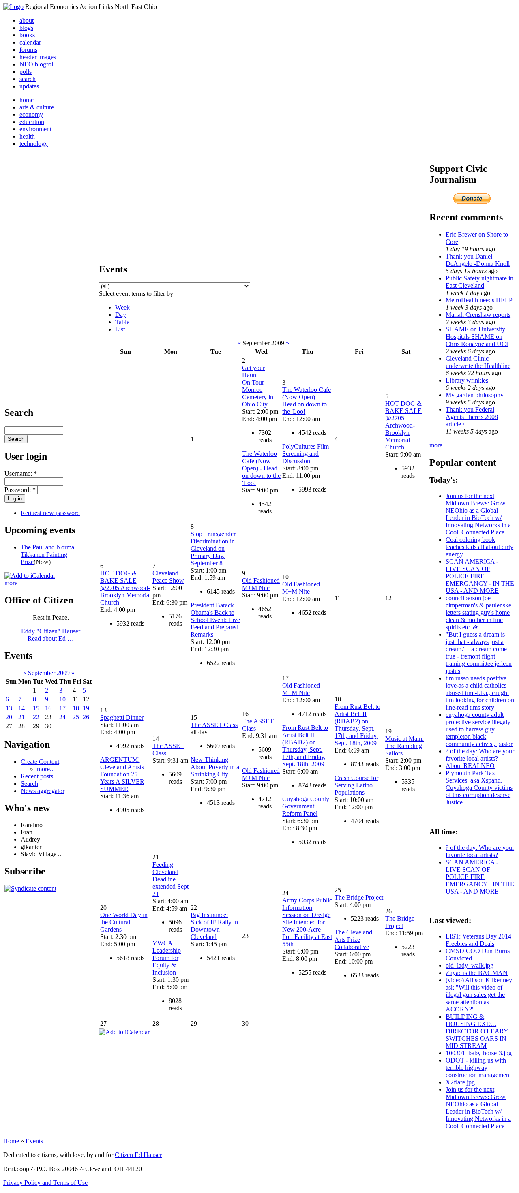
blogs (26, 27)
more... (46, 768)
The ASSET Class (214, 724)
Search (29, 783)
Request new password (50, 512)
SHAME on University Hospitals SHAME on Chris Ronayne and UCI (477, 336)
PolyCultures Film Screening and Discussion (305, 453)
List (120, 329)
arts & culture (36, 107)
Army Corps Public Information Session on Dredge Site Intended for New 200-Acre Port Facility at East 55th (307, 922)
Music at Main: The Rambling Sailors (404, 746)
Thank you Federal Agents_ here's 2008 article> (472, 417)
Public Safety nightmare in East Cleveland (479, 282)
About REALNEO (470, 765)
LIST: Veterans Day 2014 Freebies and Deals (478, 940)
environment (35, 129)
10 (62, 699)
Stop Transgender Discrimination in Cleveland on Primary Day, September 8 (213, 548)
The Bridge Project (359, 897)
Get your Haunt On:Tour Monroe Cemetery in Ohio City (257, 386)
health (27, 136)
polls (25, 71)
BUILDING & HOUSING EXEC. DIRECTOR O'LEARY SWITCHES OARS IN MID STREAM (477, 1031)
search (27, 78)
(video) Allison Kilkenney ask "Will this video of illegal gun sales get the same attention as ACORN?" (479, 995)
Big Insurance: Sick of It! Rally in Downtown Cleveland (214, 925)
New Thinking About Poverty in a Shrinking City (215, 767)
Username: (20, 473)
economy (31, 114)
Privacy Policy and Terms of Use (45, 1182)
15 (36, 708)
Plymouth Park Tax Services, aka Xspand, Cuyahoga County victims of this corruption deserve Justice (479, 788)
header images (37, 56)
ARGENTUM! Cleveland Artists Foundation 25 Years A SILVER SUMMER (122, 774)
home (26, 99)
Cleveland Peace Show (168, 577)
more (10, 582)
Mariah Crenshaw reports (478, 314)
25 (76, 717)
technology (33, 143)
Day (120, 314)
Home (11, 1140)
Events (34, 1140)
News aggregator (42, 790)
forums (28, 49)
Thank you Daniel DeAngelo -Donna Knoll (478, 260)
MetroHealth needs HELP (479, 300)
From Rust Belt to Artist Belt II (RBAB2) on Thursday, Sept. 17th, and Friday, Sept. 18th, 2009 (305, 746)
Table (122, 322)
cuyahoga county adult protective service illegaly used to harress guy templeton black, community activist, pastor (479, 729)
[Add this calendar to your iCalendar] (29, 575)
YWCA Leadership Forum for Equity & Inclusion (166, 958)
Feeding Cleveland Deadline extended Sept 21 (170, 879)
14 (21, 708)
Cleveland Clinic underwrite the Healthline (478, 362)
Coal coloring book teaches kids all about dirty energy (479, 547)
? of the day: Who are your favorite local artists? (480, 755)
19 (86, 708)
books (27, 35)
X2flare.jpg (460, 1082)
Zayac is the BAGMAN (477, 972)
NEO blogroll (37, 64)
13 (9, 708)
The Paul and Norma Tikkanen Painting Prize (47, 554)
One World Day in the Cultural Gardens (124, 922)
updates (29, 86)
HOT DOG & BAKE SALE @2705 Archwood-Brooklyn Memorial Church (403, 425)
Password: (20, 489)
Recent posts (37, 776)
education (31, 121)
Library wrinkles (467, 380)
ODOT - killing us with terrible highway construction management (478, 1067)
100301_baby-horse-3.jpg (479, 1053)
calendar (30, 42)
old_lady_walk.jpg (469, 965)
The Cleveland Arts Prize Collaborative (353, 939)
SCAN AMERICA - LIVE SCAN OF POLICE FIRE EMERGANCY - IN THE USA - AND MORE (480, 576)
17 (62, 708)
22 (36, 717)
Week (122, 307)
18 (76, 708)
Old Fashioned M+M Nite (261, 584)
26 (86, 717)
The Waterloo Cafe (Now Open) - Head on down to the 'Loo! (261, 468)
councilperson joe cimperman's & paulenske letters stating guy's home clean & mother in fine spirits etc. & (478, 612)
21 (21, 717)
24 (62, 717)
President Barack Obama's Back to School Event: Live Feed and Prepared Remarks (215, 620)
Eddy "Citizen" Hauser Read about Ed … (50, 635)
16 (48, 708)
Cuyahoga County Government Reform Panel (305, 806)
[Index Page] (13, 6)
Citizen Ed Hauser (138, 1154)
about (26, 20)
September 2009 (49, 672)
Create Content (40, 761)
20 (9, 717)
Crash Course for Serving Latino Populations (356, 785)
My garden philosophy (475, 394)
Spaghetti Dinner (122, 717)
